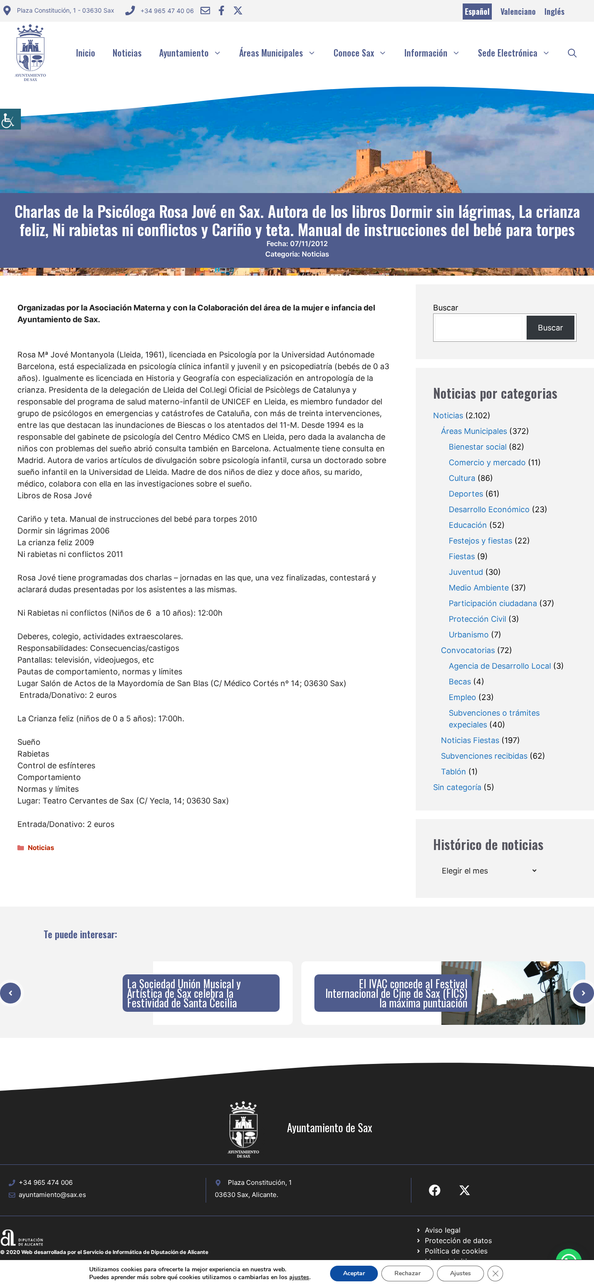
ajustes (299, 1277)
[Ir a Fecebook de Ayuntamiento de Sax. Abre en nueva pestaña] (434, 1190)
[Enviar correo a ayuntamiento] (205, 10)
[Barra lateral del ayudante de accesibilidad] (10, 119)
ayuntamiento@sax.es (52, 1194)
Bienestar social (478, 446)
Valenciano (518, 11)
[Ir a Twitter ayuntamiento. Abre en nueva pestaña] (238, 10)
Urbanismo (469, 634)
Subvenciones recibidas (484, 755)
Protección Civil (477, 618)
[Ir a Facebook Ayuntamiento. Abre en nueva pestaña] (221, 10)
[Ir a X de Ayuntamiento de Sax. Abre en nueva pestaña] (464, 1190)
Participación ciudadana (493, 603)
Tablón (453, 771)
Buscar (445, 307)
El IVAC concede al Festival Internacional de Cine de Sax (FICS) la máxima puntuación (396, 992)
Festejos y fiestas (480, 540)
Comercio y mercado (487, 462)
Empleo (462, 697)
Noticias (127, 52)
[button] (572, 53)
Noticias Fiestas (470, 740)
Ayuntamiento (184, 52)
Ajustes (460, 1273)
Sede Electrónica (507, 52)
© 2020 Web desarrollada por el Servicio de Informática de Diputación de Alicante (104, 1252)
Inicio (85, 52)
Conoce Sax (354, 52)
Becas (460, 681)
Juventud (466, 572)
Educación (468, 525)
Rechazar (407, 1273)
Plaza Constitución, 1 (260, 1182)
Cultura (462, 478)
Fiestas (462, 556)
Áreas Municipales (271, 52)
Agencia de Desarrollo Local (500, 665)
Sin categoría (457, 787)
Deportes (466, 493)
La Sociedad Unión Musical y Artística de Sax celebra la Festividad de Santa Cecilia (184, 992)
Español (477, 11)
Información (425, 52)
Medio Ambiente (479, 587)
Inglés (554, 11)
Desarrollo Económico (489, 509)
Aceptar (354, 1273)
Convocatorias (468, 650)
